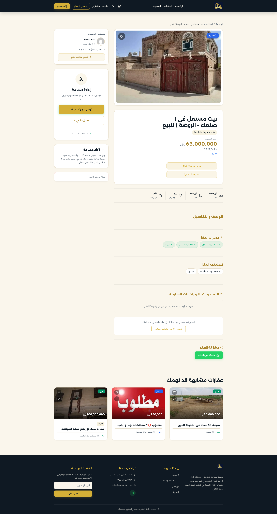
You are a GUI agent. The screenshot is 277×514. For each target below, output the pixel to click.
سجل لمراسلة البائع (192, 166)
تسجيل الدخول (80, 6)
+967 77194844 (124, 479)
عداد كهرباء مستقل (210, 244)
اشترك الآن (73, 493)
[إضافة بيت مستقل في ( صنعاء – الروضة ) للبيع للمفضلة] (121, 36)
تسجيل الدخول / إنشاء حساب (168, 328)
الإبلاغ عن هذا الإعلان (97, 176)
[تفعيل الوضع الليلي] (113, 6)
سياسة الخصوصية (171, 480)
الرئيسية (179, 6)
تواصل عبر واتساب (82, 109)
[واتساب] (120, 6)
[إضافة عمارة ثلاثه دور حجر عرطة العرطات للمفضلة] (59, 392)
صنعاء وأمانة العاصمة (209, 271)
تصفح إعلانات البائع (79, 57)
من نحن (175, 486)
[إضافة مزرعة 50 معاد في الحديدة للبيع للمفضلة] (174, 392)
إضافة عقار (62, 6)
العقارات (168, 6)
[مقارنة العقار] (174, 398)
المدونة (157, 6)
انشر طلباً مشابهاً (191, 174)
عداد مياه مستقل (186, 244)
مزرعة (167, 244)
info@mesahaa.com (122, 485)
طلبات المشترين (100, 6)
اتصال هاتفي (82, 120)
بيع (189, 271)
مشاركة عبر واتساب (206, 355)
